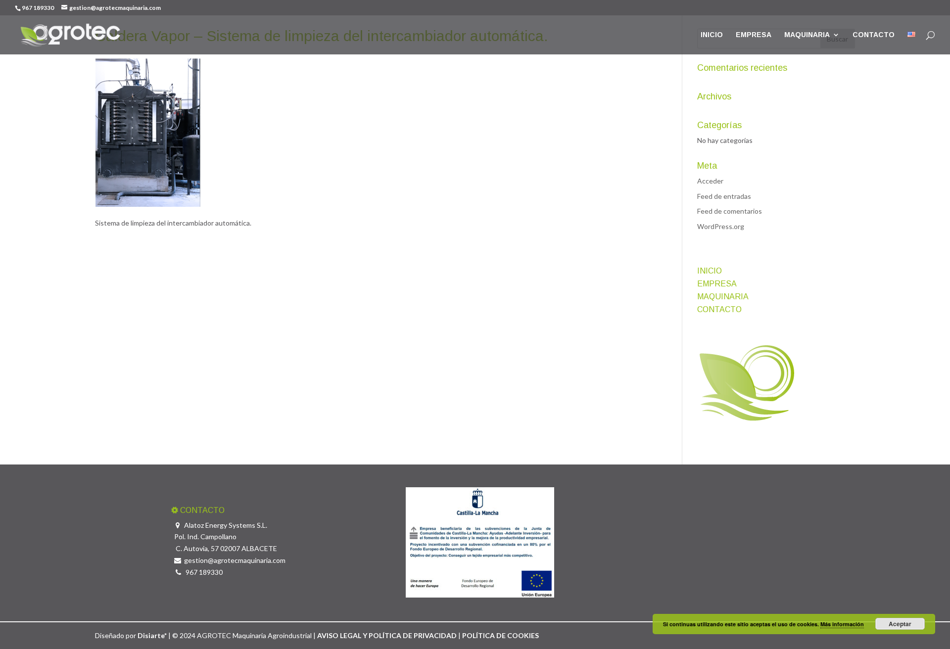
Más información (842, 624)
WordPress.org (720, 226)
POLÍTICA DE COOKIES (500, 635)
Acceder (710, 181)
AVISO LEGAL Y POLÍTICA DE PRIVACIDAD (387, 635)
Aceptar (900, 623)
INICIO (712, 35)
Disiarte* (152, 635)
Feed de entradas (724, 196)
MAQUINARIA (807, 35)
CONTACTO (874, 35)
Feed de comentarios (729, 211)
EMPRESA (753, 35)
